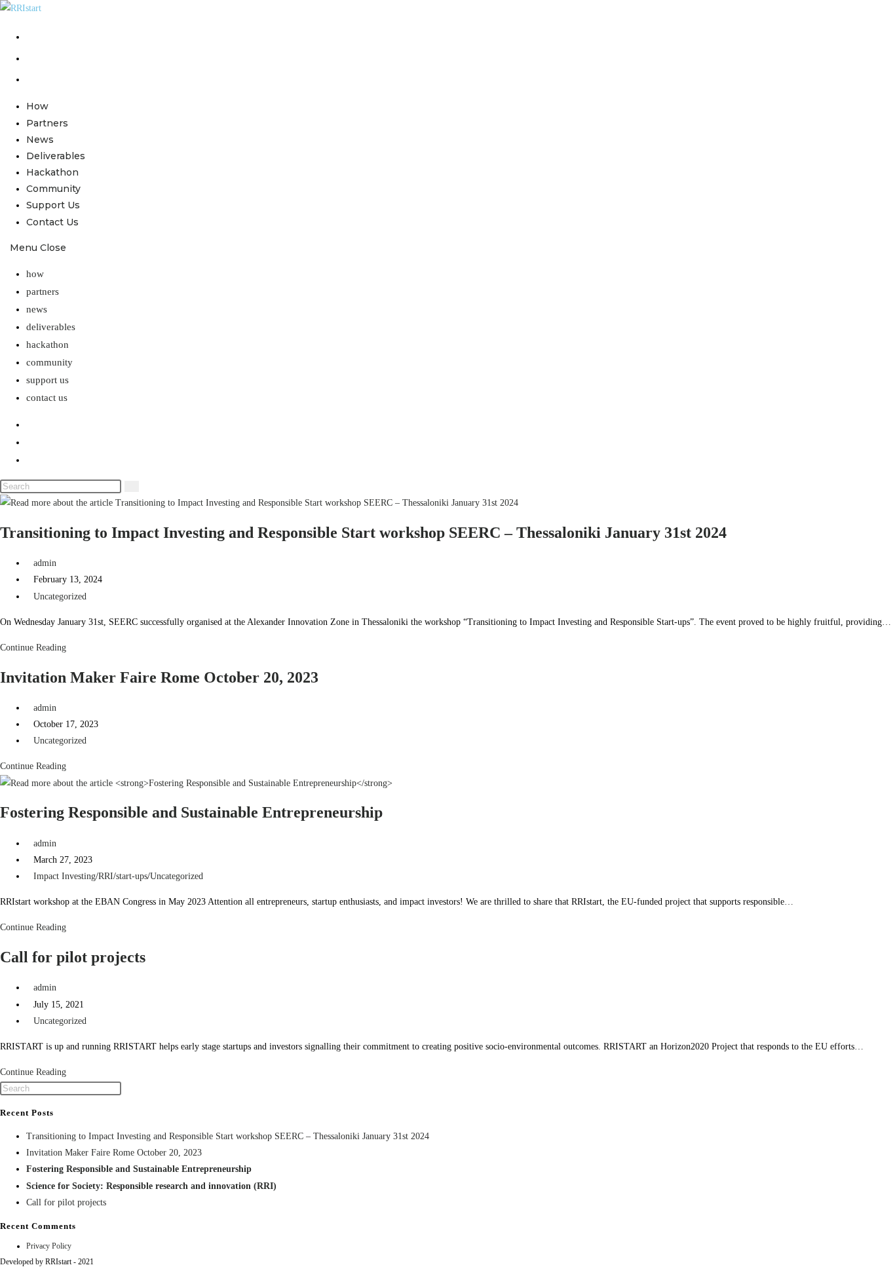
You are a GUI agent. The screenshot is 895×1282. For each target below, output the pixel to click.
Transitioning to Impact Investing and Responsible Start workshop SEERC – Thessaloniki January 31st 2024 (363, 532)
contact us (46, 397)
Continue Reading (36, 647)
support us (47, 380)
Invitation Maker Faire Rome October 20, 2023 (159, 677)
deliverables (50, 327)
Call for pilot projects (72, 957)
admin (44, 563)
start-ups (131, 876)
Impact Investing (64, 876)
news (36, 309)
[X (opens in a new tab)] (30, 36)
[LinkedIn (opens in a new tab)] (30, 78)
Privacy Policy (48, 1246)
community (49, 362)
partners (42, 291)
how (35, 274)
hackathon (47, 344)
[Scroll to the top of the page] (3, 1274)
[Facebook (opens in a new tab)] (30, 57)
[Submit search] (132, 486)
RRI (105, 876)
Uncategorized (59, 596)
